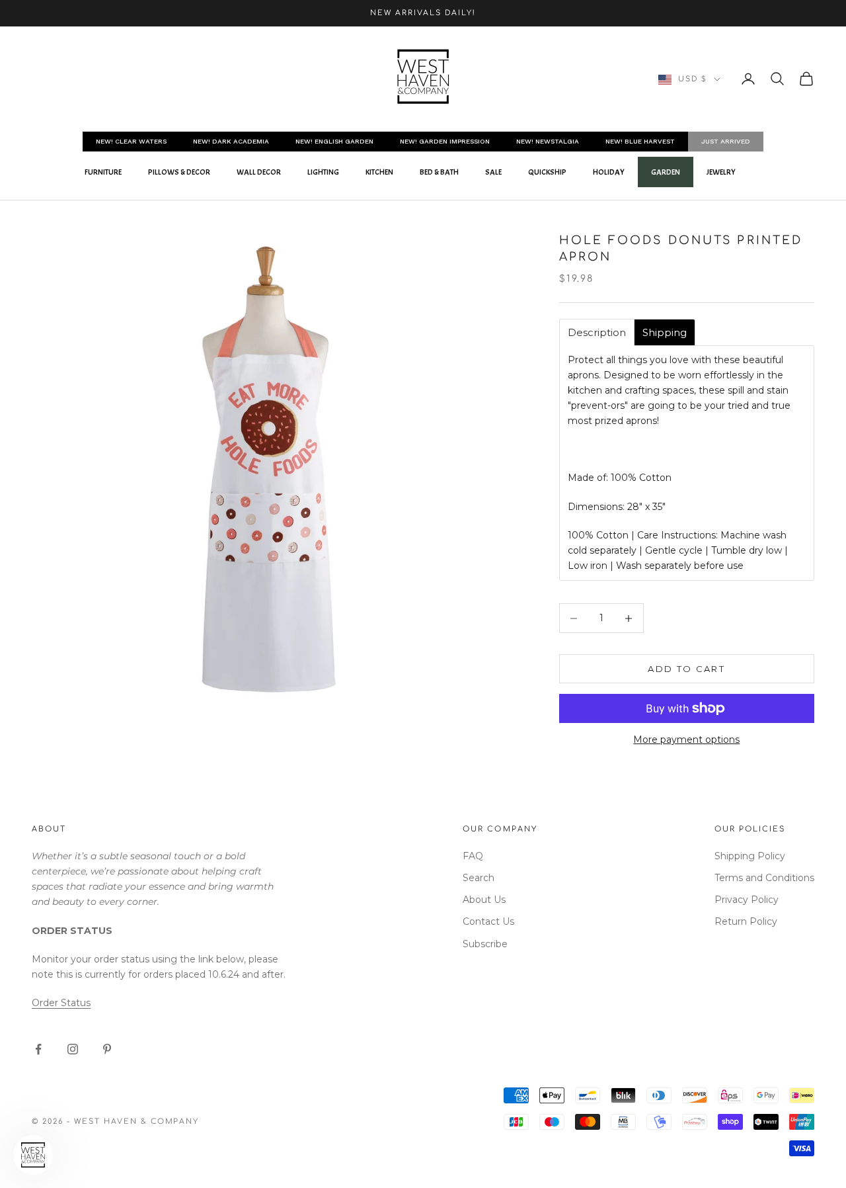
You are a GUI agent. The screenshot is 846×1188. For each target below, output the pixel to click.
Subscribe (485, 944)
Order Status (61, 1003)
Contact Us (488, 921)
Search (478, 878)
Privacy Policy (746, 900)
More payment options (686, 739)
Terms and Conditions (764, 878)
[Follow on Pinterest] (107, 1049)
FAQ (473, 856)
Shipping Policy (749, 856)
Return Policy (745, 921)
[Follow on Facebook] (38, 1049)
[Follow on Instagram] (72, 1049)
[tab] (596, 332)
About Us (484, 900)
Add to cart (686, 668)
